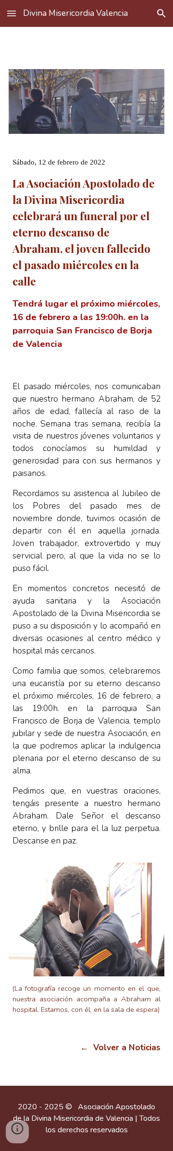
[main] (86, 245)
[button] (11, 13)
